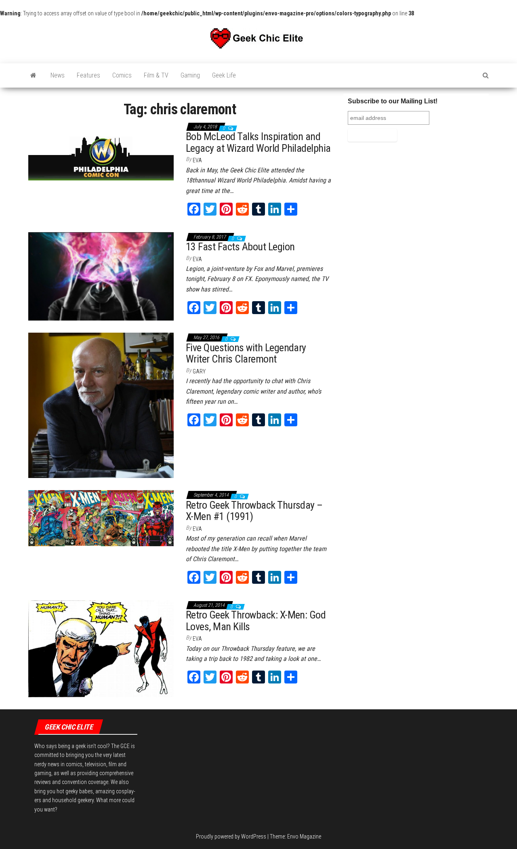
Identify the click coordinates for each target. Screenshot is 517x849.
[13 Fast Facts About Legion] (101, 276)
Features (88, 75)
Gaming (190, 75)
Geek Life (224, 75)
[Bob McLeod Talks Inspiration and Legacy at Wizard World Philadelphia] (101, 150)
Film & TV (156, 75)
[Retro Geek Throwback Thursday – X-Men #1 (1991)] (101, 517)
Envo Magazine (304, 836)
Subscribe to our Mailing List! (392, 101)
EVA (197, 160)
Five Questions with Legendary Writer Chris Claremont (246, 353)
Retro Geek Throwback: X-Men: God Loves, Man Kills (256, 621)
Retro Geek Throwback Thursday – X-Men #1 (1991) (254, 511)
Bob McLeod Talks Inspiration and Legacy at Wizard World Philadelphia (258, 142)
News (57, 75)
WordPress (253, 836)
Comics (122, 75)
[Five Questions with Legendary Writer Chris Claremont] (101, 405)
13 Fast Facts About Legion (240, 247)
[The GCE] (33, 75)
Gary (199, 371)
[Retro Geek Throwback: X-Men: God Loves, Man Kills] (101, 648)
